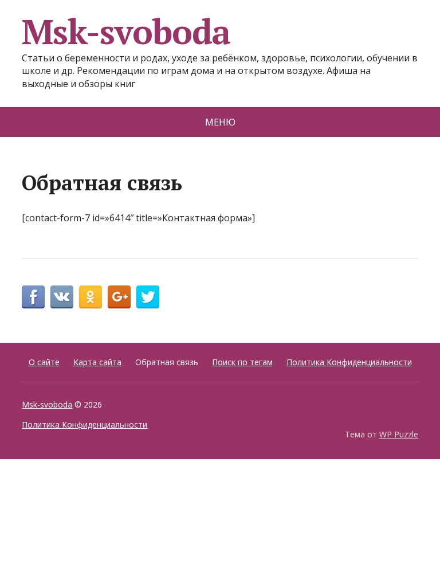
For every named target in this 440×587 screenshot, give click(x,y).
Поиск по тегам (242, 362)
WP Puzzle (398, 434)
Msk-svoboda (126, 31)
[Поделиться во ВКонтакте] (61, 296)
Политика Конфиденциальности (349, 362)
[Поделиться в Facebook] (33, 296)
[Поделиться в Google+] (119, 296)
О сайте (44, 362)
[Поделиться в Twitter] (147, 296)
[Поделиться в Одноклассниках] (90, 296)
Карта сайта (97, 362)
